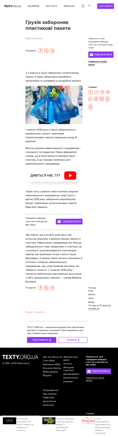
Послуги (67, 363)
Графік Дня (48, 397)
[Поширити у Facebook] (40, 51)
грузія (30, 312)
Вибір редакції (50, 371)
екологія (40, 312)
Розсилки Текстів (52, 368)
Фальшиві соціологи (68, 369)
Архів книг (48, 405)
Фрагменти (49, 364)
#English (47, 375)
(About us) (57, 357)
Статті (46, 360)
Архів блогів (49, 401)
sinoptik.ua (93, 308)
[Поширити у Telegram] (52, 51)
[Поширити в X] (46, 51)
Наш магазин (50, 393)
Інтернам (68, 381)
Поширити (30, 50)
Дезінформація (71, 374)
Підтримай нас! (51, 390)
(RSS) (52, 360)
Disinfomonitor (70, 377)
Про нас (47, 357)
